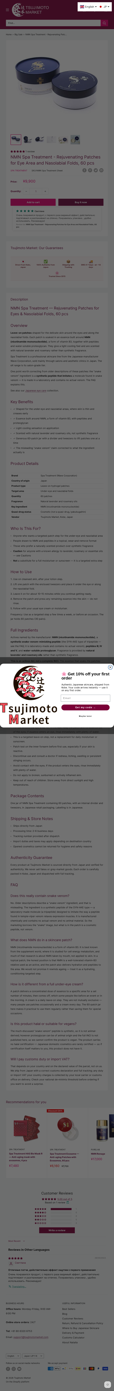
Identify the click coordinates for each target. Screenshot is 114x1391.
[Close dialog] (110, 667)
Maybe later (85, 716)
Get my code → (85, 707)
